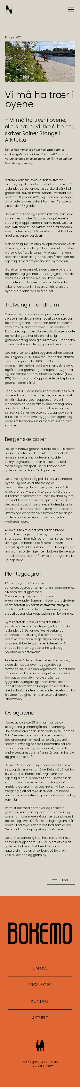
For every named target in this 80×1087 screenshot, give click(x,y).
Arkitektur (16, 139)
